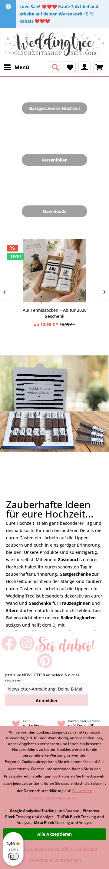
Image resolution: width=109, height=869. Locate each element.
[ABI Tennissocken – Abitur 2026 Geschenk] (54, 270)
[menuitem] (16, 67)
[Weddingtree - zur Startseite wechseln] (54, 44)
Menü (22, 67)
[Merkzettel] (70, 67)
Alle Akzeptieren (54, 834)
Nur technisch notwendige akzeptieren (57, 848)
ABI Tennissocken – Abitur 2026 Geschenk (55, 313)
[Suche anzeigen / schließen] (55, 67)
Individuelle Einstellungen (54, 860)
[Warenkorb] (99, 67)
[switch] (13, 856)
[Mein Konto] (84, 67)
